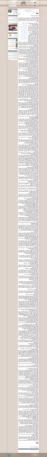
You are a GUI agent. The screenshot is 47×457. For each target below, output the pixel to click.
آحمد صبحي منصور (14, 43)
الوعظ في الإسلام (15, 18)
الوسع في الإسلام (15, 21)
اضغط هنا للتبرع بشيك (10, 36)
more (9, 22)
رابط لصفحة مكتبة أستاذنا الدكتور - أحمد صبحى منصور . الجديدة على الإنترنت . (27, 7)
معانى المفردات (25, 25)
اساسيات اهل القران (18, 454)
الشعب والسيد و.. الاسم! (24, 31)
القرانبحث (23, 454)
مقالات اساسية (19, 5)
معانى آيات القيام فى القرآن (23, 24)
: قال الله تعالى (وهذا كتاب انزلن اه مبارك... (13, 58)
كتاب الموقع (28, 5)
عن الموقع (28, 454)
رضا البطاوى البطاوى (14, 39)
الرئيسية (37, 5)
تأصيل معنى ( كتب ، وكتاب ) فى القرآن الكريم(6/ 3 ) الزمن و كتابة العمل (23, 36)
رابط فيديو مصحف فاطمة (16, 7)
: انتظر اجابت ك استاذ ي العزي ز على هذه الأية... (13, 54)
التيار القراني (25, 454)
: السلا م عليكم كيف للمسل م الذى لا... (13, 55)
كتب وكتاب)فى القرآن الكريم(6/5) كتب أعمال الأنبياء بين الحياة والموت (23, 38)
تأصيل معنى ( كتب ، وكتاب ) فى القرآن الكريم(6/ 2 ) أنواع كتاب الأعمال (23, 33)
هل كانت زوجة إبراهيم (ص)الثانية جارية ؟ (13, 19)
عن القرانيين (32, 5)
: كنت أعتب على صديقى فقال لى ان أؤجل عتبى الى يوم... (13, 56)
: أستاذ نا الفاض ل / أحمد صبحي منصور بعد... (13, 52)
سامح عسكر (15, 41)
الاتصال (24, 5)
